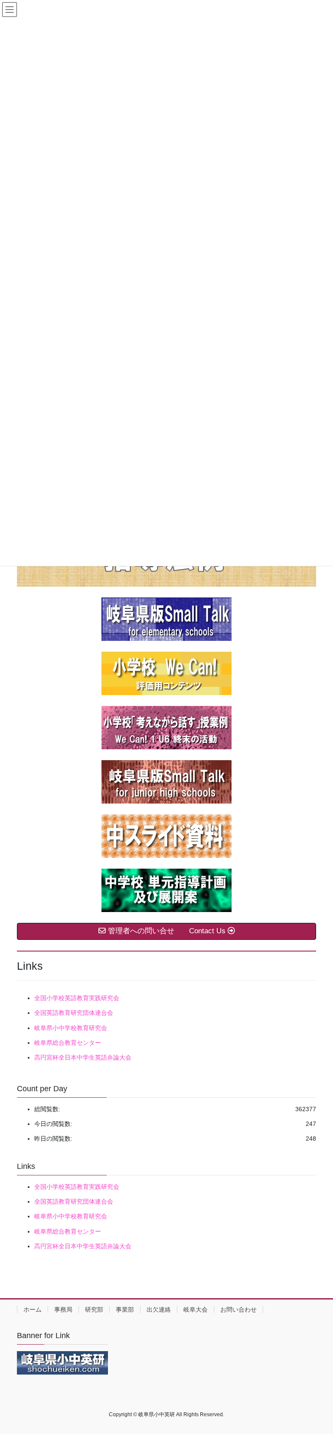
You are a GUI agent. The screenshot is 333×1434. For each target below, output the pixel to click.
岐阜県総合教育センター (67, 1042)
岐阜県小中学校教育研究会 (70, 1027)
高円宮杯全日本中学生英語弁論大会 (82, 1057)
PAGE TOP (317, 1383)
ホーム (32, 1309)
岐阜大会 (195, 1309)
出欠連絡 (159, 1309)
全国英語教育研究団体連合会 (73, 1012)
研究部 (94, 1309)
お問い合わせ (238, 1309)
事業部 (125, 1309)
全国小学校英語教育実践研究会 (76, 997)
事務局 (63, 1309)
